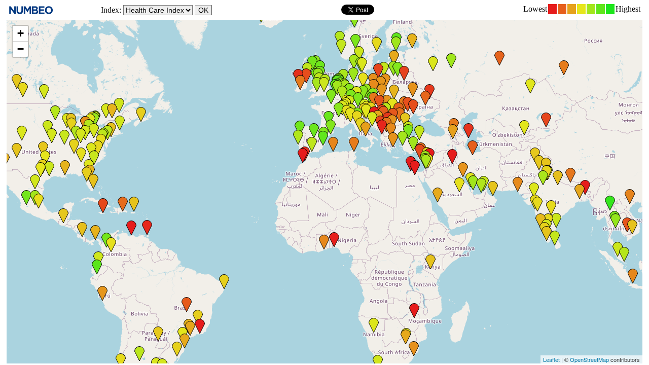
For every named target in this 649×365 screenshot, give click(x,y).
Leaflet (551, 359)
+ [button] (20, 33)
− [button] (20, 49)
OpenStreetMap (589, 359)
